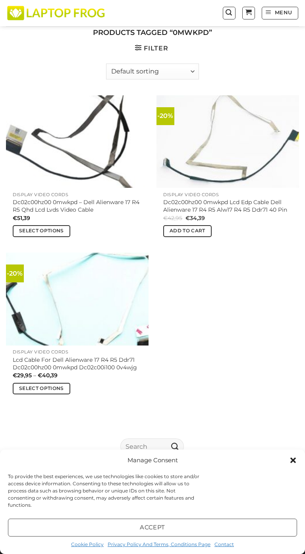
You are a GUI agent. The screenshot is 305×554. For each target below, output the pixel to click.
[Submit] (175, 446)
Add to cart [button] (187, 231)
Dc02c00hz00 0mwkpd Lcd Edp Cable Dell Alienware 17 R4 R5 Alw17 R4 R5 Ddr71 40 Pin (225, 206)
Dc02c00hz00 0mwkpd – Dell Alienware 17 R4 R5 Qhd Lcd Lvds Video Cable (76, 206)
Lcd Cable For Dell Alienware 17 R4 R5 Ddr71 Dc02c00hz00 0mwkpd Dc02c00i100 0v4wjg (75, 363)
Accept (152, 527)
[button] (293, 460)
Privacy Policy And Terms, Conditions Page (159, 544)
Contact (224, 544)
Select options (41, 231)
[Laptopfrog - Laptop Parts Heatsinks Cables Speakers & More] (57, 13)
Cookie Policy (87, 544)
